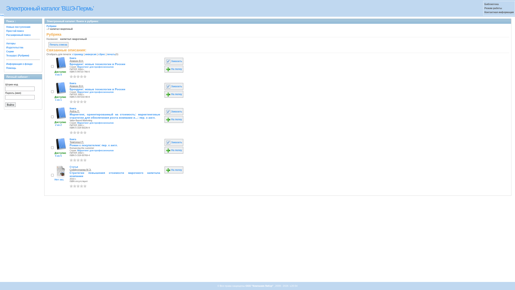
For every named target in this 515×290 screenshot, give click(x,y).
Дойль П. (75, 111)
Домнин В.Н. (77, 61)
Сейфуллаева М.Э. (80, 169)
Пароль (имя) (13, 93)
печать (111, 54)
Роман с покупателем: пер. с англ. (94, 145)
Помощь (11, 68)
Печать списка (58, 44)
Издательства (14, 47)
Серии (10, 51)
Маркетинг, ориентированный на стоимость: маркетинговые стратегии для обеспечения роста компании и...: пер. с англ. (115, 116)
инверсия (90, 54)
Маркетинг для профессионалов (95, 67)
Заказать (176, 61)
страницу (77, 54)
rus (2, 15)
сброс (101, 54)
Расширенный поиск (18, 35)
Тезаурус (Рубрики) (17, 55)
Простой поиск (15, 31)
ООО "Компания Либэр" (259, 286)
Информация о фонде (19, 64)
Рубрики (51, 26)
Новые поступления (18, 27)
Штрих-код (11, 84)
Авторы (10, 43)
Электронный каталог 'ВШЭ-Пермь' (50, 8)
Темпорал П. (77, 142)
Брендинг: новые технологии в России (97, 64)
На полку (176, 69)
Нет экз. (59, 179)
